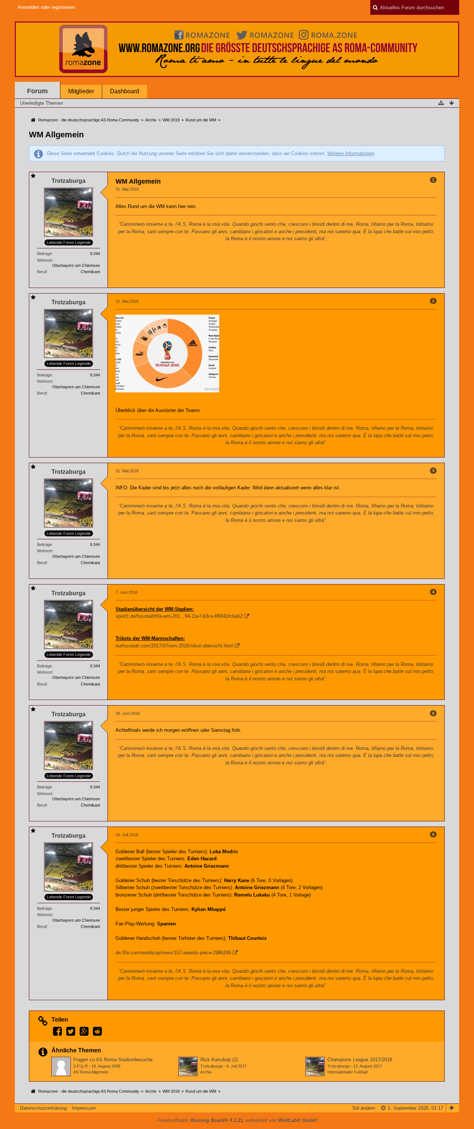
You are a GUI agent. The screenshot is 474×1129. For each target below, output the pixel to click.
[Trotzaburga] (188, 1066)
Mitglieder (81, 91)
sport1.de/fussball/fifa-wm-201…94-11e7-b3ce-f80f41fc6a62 (179, 616)
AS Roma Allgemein (90, 1072)
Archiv (206, 1072)
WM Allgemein (56, 134)
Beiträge (44, 253)
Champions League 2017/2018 (359, 1059)
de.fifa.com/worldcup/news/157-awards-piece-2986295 (173, 952)
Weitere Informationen (350, 153)
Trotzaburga (211, 1066)
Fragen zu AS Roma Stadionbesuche (113, 1059)
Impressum (84, 1108)
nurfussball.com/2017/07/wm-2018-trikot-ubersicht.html (174, 646)
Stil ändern (363, 1108)
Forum (37, 91)
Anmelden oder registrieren (46, 7)
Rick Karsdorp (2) (219, 1059)
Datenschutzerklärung (43, 1108)
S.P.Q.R (80, 1066)
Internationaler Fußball (347, 1072)
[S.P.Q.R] (61, 1066)
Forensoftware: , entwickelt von (237, 1120)
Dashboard (124, 91)
